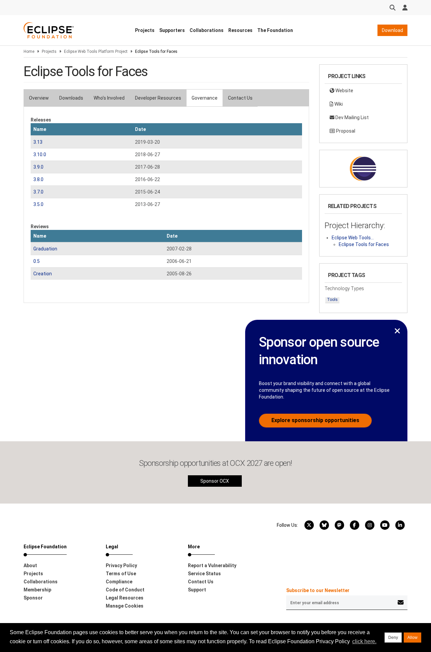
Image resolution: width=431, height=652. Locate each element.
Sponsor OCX (214, 481)
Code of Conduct (125, 589)
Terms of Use (121, 573)
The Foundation (275, 30)
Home (29, 51)
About (30, 565)
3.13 (37, 142)
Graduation (45, 248)
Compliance (119, 581)
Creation (42, 273)
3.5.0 (38, 204)
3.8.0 (38, 179)
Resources (240, 30)
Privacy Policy (121, 565)
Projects (145, 30)
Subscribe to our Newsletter (318, 590)
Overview (39, 98)
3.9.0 (38, 167)
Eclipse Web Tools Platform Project (96, 51)
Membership (37, 589)
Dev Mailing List (351, 117)
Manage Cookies (124, 606)
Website (343, 90)
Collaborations (207, 30)
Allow (412, 637)
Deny (393, 637)
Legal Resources (124, 597)
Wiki (338, 104)
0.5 (36, 261)
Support (197, 589)
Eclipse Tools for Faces (364, 244)
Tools (332, 299)
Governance (205, 98)
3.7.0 (38, 192)
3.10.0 (39, 154)
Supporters (172, 30)
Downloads (71, 98)
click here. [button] (364, 641)
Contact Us (240, 98)
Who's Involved (109, 98)
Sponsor (33, 597)
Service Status (204, 573)
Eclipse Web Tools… (353, 237)
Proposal (345, 131)
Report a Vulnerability (212, 565)
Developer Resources (158, 98)
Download (392, 30)
